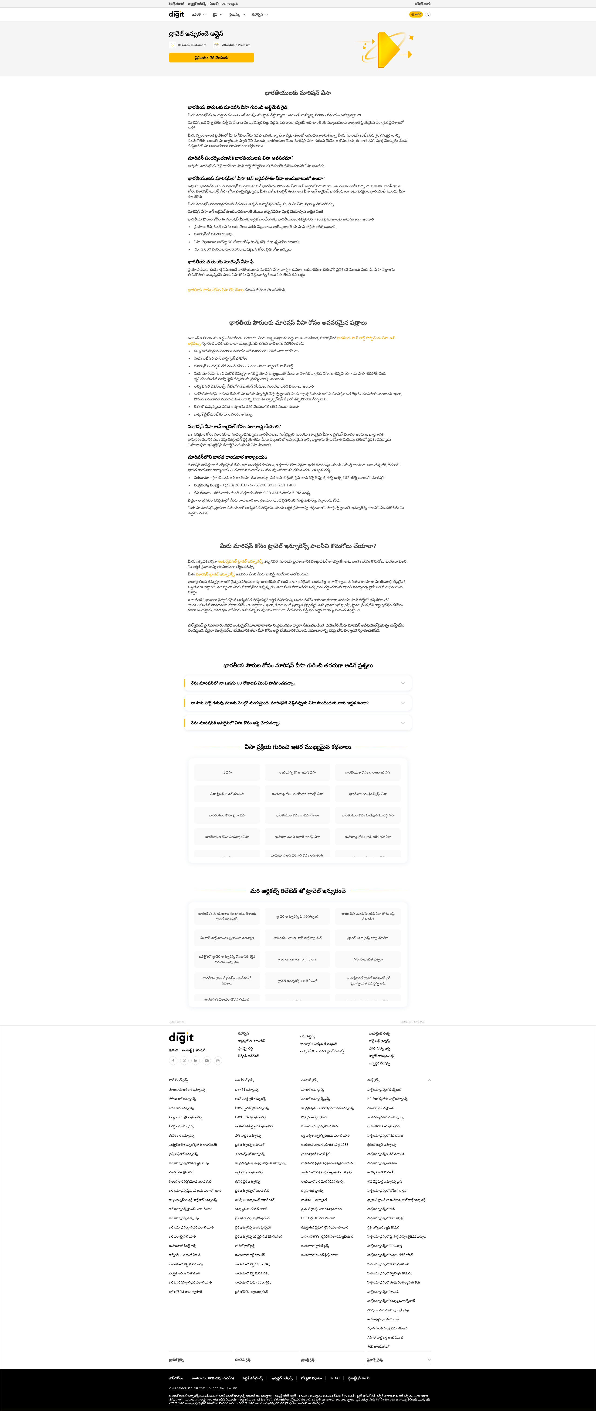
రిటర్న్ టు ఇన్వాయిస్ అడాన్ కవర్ (254, 1200)
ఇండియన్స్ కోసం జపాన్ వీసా (297, 772)
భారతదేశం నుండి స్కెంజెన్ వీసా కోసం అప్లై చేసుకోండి (368, 916)
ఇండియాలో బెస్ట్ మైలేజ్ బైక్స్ (251, 1273)
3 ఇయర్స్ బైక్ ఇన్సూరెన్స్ (249, 1154)
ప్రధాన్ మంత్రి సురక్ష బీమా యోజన (387, 1328)
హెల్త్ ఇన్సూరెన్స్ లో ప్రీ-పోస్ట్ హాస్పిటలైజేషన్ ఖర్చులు (397, 1236)
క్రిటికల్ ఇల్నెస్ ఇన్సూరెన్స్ (381, 1144)
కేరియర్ (200, 1050)
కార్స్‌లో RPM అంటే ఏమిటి (184, 1255)
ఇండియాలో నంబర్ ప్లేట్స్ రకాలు (319, 1255)
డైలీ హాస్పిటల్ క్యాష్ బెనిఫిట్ (383, 1227)
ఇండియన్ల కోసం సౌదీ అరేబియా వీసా (368, 837)
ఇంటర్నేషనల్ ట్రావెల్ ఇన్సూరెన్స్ (240, 561)
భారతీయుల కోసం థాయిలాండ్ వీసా (368, 772)
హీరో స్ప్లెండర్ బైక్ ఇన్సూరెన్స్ (252, 1108)
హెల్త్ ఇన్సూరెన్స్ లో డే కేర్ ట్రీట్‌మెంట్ (388, 1264)
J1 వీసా (227, 772)
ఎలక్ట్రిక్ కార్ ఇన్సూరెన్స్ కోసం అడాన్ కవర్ (193, 1144)
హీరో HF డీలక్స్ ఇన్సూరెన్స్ (250, 1117)
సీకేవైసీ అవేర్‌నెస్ (248, 1056)
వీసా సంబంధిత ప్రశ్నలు (368, 959)
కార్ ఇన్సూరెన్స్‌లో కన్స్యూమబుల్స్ (189, 1163)
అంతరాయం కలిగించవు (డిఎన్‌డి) (213, 1378)
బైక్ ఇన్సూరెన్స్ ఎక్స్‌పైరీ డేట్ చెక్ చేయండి (259, 1236)
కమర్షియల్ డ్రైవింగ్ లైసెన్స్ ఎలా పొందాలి (325, 1227)
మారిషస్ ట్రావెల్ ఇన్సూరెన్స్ (215, 574)
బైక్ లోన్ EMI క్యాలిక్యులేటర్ (251, 1292)
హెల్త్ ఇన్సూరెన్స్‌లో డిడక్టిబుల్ (384, 1089)
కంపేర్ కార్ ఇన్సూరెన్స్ (181, 1135)
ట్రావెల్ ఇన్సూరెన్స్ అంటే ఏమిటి (297, 981)
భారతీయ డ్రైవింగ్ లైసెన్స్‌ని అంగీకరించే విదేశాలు (227, 980)
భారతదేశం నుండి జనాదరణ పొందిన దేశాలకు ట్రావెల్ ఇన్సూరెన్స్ (227, 916)
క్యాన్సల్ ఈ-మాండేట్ (251, 1041)
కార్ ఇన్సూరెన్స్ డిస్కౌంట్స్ (184, 1218)
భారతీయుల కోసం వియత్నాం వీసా (227, 837)
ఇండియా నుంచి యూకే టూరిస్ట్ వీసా (297, 837)
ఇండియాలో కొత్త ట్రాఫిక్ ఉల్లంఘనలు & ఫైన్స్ (326, 1172)
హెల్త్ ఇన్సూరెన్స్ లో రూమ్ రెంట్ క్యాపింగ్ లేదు (393, 1282)
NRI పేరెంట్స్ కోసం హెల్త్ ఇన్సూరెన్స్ (387, 1099)
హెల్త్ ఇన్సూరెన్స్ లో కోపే (381, 1209)
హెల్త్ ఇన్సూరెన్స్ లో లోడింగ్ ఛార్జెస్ (386, 1190)
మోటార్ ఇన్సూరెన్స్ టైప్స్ (315, 1099)
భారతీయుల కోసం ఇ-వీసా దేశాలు (297, 815)
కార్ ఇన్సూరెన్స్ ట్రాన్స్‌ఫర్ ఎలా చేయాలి (191, 1227)
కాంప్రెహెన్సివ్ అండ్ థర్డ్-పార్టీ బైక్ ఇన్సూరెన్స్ (260, 1163)
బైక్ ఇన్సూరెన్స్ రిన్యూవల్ (249, 1144)
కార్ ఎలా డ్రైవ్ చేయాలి (182, 1236)
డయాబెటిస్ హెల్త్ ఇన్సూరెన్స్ (383, 1126)
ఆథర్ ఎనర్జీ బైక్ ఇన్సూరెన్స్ (250, 1099)
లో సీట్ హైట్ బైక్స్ (245, 1246)
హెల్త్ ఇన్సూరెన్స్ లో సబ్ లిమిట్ (385, 1135)
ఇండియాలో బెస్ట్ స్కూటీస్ (250, 1255)
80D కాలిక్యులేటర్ (378, 1347)
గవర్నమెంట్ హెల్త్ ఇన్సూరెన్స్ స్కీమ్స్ (388, 1310)
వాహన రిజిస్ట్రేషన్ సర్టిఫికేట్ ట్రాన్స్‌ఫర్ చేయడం (328, 1163)
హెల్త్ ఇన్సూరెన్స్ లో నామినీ (383, 1292)
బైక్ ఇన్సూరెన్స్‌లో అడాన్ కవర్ (252, 1190)
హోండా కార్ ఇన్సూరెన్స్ (182, 1099)
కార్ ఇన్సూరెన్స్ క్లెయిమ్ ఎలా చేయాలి (190, 1209)
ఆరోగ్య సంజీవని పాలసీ (380, 1172)
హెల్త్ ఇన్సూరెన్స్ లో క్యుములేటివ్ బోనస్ (390, 1255)
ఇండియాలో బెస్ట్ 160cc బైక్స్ (252, 1264)
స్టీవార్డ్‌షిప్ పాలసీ (358, 1378)
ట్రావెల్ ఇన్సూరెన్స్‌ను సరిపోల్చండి (297, 916)
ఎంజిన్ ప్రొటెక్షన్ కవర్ (181, 1172)
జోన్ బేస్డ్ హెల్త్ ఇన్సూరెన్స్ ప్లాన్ (384, 1181)
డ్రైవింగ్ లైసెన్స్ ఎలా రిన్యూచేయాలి (321, 1209)
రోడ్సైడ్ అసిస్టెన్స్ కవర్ (314, 1117)
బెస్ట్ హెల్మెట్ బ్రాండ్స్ (312, 1190)
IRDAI (335, 1378)
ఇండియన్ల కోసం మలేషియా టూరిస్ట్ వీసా (297, 794)
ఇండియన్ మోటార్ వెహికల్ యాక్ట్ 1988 (324, 1144)
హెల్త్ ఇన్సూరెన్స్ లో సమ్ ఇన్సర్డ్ (385, 1218)
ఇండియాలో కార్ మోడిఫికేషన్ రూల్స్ (322, 1181)
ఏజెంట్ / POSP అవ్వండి (224, 3)
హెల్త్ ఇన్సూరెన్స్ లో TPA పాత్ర (384, 1246)
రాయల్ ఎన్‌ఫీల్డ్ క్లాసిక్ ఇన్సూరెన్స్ (254, 1126)
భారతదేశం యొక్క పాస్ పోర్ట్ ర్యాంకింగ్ (298, 938)
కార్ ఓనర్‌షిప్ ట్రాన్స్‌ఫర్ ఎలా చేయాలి (190, 1282)
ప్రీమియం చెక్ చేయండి (211, 57)
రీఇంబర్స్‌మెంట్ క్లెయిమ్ (381, 1108)
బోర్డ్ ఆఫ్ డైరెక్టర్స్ (379, 1041)
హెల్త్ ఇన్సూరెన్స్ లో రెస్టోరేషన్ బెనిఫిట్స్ (389, 1273)
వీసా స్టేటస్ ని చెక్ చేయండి (227, 794)
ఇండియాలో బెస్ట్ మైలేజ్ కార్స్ (186, 1264)
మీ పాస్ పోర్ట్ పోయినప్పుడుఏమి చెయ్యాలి (227, 938)
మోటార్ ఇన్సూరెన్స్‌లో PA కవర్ (319, 1126)
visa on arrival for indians (297, 959)
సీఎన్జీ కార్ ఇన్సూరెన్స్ (181, 1126)
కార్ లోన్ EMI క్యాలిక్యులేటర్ (185, 1292)
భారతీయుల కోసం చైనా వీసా (227, 815)
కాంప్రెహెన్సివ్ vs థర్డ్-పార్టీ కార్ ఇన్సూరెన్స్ (193, 1200)
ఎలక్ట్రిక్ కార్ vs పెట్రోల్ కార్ (184, 1273)
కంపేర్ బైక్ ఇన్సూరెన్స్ (247, 1181)
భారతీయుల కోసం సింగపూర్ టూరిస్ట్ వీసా (368, 815)
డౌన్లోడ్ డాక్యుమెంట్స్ (381, 1056)
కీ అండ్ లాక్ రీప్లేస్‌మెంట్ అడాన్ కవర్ (190, 1181)
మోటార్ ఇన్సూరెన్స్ (312, 1089)
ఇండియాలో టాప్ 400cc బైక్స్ (253, 1282)
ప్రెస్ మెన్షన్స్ (307, 1036)
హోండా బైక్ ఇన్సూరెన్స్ (248, 1135)
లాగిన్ (418, 14)
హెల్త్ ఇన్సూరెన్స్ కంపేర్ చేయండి (385, 1154)
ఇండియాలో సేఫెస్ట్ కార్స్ (182, 1246)
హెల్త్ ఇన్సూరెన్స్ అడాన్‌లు (382, 1163)
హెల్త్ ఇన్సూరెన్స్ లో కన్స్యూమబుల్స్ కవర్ (391, 1301)
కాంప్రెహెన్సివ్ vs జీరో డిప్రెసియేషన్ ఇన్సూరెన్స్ (327, 1108)
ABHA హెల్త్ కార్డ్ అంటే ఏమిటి (385, 1337)
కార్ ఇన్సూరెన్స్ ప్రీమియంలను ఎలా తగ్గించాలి (195, 1190)
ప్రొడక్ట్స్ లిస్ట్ (245, 1048)
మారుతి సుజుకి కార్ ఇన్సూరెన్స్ (187, 1089)
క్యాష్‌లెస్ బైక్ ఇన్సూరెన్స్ (249, 1172)
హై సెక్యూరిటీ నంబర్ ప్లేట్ (315, 1154)
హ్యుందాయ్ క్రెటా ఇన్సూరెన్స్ (185, 1117)
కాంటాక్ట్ (187, 1050)
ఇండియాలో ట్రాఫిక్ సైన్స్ (315, 1246)
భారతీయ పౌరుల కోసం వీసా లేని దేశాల (216, 289)
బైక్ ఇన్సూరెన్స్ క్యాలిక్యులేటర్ (252, 1218)
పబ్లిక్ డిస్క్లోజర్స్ (379, 1048)
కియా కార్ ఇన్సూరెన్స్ (181, 1108)
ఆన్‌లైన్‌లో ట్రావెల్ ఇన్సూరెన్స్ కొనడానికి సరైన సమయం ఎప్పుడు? (227, 959)
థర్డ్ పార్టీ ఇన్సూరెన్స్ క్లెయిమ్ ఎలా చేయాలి (325, 1135)
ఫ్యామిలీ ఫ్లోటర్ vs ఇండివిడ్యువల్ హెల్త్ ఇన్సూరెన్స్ (396, 1200)
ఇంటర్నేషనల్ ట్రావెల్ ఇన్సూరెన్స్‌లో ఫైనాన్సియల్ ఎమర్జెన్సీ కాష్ (368, 980)
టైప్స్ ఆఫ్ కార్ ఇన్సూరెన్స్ (183, 1154)
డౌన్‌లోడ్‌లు (176, 1378)
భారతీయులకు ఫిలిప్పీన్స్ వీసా (368, 794)
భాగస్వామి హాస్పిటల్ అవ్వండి (318, 1044)
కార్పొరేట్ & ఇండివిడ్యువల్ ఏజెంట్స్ (322, 1051)
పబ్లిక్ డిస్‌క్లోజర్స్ (253, 1378)
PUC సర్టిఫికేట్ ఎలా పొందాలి (318, 1218)
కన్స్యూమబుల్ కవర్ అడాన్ (251, 1209)
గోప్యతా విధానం (311, 1378)
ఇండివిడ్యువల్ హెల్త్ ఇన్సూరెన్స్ (385, 1117)
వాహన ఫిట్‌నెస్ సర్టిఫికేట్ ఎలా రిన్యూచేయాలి (327, 1236)
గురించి (173, 1050)
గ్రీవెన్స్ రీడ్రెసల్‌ (176, 3)
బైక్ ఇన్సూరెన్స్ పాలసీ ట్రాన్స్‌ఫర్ (253, 1227)
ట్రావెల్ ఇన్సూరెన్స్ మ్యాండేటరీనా (368, 938)
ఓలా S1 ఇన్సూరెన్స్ (246, 1089)
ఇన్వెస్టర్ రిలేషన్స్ (197, 3)
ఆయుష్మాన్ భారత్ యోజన (383, 1319)
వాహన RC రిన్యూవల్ (314, 1200)
